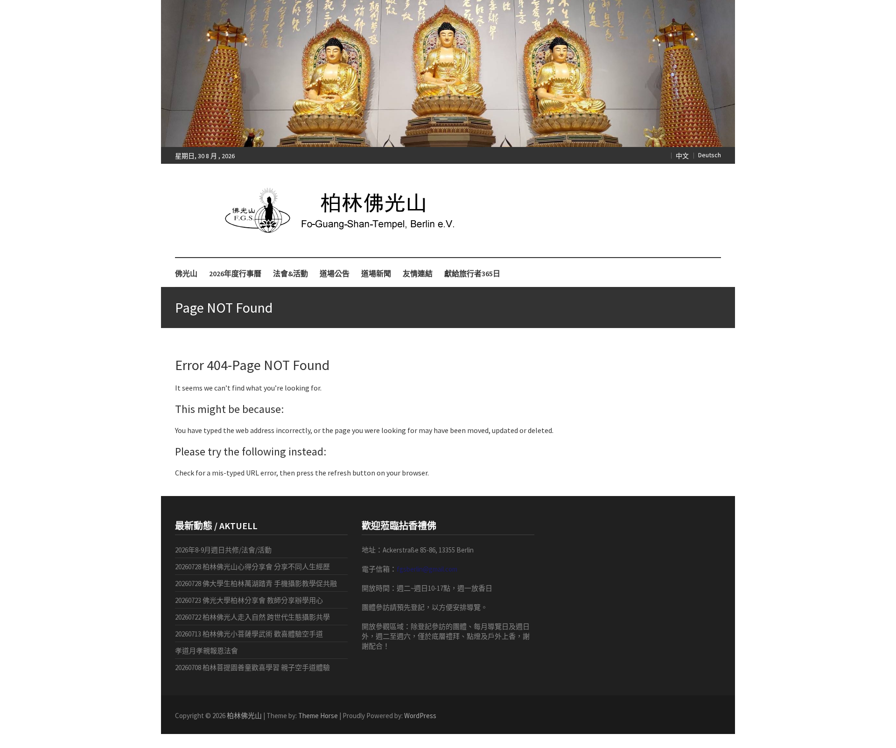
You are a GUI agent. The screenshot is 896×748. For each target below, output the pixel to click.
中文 (682, 156)
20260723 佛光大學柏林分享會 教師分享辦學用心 (249, 600)
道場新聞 (376, 273)
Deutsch (709, 155)
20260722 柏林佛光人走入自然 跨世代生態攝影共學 (252, 617)
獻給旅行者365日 (472, 273)
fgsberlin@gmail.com (427, 569)
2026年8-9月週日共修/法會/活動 (223, 549)
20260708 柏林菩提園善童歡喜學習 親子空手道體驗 (252, 667)
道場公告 (335, 273)
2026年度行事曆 (235, 273)
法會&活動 (290, 273)
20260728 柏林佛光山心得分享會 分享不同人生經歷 (252, 566)
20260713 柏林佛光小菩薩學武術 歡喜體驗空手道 (249, 633)
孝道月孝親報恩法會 (206, 650)
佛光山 (186, 273)
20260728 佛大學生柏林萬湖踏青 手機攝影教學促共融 (256, 583)
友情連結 (418, 273)
